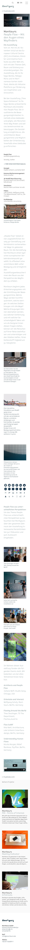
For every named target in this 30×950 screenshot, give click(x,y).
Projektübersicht (8, 11)
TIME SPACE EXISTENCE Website (15, 164)
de (18, 3)
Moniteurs (8, 6)
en (21, 3)
